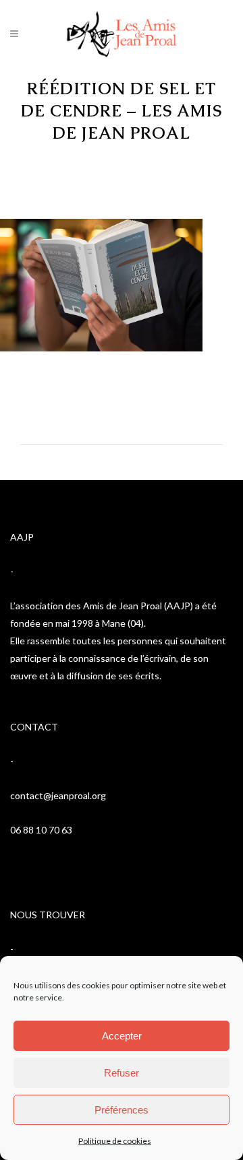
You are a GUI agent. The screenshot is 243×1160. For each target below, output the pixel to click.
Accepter (122, 1036)
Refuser (121, 1073)
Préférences (121, 1110)
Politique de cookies (114, 1141)
